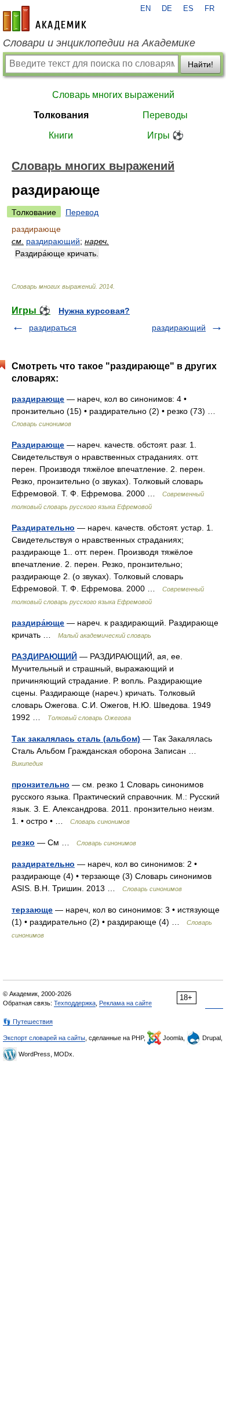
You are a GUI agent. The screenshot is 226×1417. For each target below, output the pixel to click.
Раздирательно (43, 527)
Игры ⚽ (165, 135)
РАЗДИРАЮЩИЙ (44, 656)
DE (167, 9)
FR (209, 9)
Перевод (82, 212)
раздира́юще (38, 622)
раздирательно (43, 864)
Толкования (61, 115)
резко (23, 842)
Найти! (200, 64)
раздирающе (38, 399)
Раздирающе (38, 444)
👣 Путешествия (28, 1021)
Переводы (165, 115)
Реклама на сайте (125, 1003)
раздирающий (53, 241)
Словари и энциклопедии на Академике (99, 43)
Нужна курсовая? (94, 310)
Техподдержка (75, 1003)
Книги (61, 135)
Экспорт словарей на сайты (44, 1037)
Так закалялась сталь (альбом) (76, 738)
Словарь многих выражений (113, 95)
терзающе (32, 909)
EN (145, 9)
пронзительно (41, 784)
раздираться (52, 327)
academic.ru (44, 18)
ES (188, 9)
